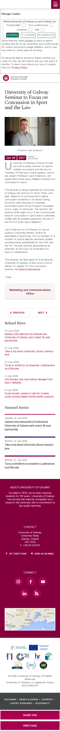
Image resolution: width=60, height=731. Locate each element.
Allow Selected (47, 35)
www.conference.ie (29, 269)
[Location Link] (30, 628)
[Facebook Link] (30, 581)
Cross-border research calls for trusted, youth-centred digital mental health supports (29, 395)
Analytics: (22, 29)
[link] (29, 647)
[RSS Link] (36, 593)
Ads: (37, 29)
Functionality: (13, 25)
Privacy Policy (19, 67)
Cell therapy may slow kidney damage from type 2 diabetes (29, 381)
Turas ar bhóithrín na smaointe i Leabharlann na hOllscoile (30, 367)
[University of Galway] (15, 79)
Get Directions (18, 553)
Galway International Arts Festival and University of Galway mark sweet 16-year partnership (27, 337)
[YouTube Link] (42, 581)
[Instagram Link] (18, 581)
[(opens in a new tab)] (30, 650)
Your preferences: (38, 25)
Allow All (13, 35)
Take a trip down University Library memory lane (29, 353)
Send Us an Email (44, 553)
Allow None (30, 35)
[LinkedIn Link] (24, 593)
